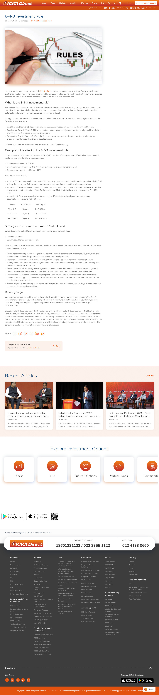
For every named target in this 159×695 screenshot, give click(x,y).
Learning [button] (73, 3)
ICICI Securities (110, 606)
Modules (131, 571)
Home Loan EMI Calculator (90, 599)
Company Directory (17, 630)
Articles (131, 562)
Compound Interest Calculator (88, 566)
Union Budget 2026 (17, 591)
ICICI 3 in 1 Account (88, 612)
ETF (11, 578)
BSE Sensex (109, 571)
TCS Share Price (39, 638)
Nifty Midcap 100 (111, 574)
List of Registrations (41, 620)
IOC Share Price (15, 621)
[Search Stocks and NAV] (109, 3)
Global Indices (110, 562)
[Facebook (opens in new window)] (7, 680)
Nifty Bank (108, 584)
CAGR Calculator (87, 596)
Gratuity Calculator (88, 583)
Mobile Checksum (135, 596)
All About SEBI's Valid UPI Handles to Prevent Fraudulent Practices (66, 564)
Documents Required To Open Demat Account (66, 595)
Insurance (13, 574)
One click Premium (40, 568)
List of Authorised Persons (138, 592)
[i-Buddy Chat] (149, 689)
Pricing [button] (94, 3)
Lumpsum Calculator (88, 576)
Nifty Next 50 (109, 578)
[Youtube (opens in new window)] (28, 680)
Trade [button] (53, 3)
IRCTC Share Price (16, 614)
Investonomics (133, 574)
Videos (131, 568)
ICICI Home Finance (111, 629)
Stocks (12, 562)
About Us (37, 584)
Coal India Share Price (41, 648)
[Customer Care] (115, 3)
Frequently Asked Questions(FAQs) (40, 606)
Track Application (135, 599)
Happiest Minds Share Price (43, 635)
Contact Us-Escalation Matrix (41, 588)
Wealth (36, 574)
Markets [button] (62, 3)
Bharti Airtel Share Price (42, 644)
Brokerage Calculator (88, 586)
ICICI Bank (108, 599)
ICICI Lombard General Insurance (113, 610)
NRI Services (38, 578)
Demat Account (86, 615)
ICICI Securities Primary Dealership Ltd (113, 634)
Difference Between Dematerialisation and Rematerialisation (65, 571)
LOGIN (129, 3)
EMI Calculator (86, 580)
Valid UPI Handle (40, 623)
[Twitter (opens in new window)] (18, 680)
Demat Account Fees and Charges (66, 600)
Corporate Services (40, 581)
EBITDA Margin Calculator (90, 570)
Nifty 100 (108, 581)
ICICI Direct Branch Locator (43, 613)
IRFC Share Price (16, 618)
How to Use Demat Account (67, 580)
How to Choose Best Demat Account (67, 584)
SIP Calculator (86, 593)
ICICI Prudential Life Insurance (111, 615)
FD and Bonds (15, 571)
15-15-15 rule (45, 91)
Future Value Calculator (89, 573)
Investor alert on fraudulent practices (43, 600)
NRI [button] (102, 3)
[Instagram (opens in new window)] (12, 680)
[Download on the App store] (129, 680)
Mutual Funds (15, 565)
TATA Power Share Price (42, 641)
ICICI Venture (109, 623)
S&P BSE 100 (109, 568)
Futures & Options (16, 584)
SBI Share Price (15, 606)
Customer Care (39, 571)
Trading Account (87, 618)
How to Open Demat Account (65, 613)
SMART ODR (38, 596)
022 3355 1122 (97, 545)
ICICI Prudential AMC (112, 620)
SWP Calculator (86, 589)
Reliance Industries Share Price (19, 610)
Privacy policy (38, 593)
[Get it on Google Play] (145, 680)
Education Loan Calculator (90, 602)
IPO (11, 587)
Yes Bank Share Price (17, 624)
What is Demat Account (66, 576)
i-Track (131, 584)
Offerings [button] (84, 3)
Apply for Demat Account (146, 3)
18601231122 (68, 545)
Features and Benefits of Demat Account (66, 589)
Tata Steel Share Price (18, 627)
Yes (54, 346)
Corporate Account (88, 622)
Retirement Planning (41, 565)
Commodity (14, 568)
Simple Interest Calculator (90, 562)
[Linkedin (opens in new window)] (23, 680)
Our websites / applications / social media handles (138, 588)
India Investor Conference (19, 594)
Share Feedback (33, 348)
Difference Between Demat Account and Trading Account (67, 606)
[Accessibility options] (120, 3)
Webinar (132, 565)
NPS (11, 581)
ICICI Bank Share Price (41, 651)
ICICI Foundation (110, 602)
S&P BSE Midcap (111, 565)
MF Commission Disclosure (43, 616)
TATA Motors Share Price (42, 654)
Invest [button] (44, 3)
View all (150, 376)
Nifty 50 (107, 587)
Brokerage (37, 562)
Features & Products (41, 610)
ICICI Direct (109, 626)
